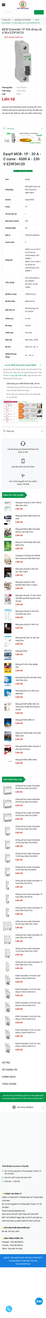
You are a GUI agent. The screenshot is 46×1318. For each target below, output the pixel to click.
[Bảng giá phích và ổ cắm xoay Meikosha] (8, 694)
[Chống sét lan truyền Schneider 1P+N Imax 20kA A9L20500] (7, 858)
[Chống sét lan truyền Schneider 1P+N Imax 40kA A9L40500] (7, 844)
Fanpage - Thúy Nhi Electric (12, 1242)
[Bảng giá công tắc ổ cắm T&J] (8, 628)
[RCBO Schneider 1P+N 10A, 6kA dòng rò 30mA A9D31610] (7, 1048)
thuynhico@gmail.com (16, 1211)
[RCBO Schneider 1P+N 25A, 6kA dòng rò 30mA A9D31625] (7, 1007)
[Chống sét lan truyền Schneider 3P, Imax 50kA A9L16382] (7, 939)
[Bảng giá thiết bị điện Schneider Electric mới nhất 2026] (8, 533)
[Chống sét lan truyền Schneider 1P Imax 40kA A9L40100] (7, 899)
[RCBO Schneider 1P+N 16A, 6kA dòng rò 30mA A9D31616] (7, 1034)
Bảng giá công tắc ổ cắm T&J (27, 624)
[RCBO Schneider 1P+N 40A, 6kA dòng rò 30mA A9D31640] (7, 980)
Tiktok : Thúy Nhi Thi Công (12, 1249)
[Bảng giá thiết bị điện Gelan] (8, 763)
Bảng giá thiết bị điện (13, 495)
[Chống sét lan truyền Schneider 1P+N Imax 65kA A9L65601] (7, 831)
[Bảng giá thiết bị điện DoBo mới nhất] (8, 519)
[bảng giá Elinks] (8, 655)
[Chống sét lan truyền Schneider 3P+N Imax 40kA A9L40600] (7, 804)
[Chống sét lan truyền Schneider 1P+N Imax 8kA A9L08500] (7, 871)
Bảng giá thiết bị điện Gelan (26, 760)
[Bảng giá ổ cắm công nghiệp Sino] (8, 668)
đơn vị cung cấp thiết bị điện (16, 375)
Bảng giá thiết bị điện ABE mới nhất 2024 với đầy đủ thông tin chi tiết (27, 707)
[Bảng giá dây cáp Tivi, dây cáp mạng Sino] (8, 641)
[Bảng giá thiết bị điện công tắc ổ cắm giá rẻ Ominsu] (8, 750)
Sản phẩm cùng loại (12, 779)
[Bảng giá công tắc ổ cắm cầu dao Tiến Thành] (8, 572)
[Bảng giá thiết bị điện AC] (8, 723)
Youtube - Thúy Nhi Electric (12, 1245)
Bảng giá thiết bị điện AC (25, 720)
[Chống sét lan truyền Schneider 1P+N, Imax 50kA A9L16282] (7, 953)
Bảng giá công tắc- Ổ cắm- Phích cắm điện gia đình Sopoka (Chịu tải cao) (28, 598)
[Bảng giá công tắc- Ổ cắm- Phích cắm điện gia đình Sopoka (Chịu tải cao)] (8, 599)
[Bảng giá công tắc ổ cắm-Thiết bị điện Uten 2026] (8, 506)
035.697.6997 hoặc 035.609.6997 (18, 1177)
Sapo (28, 1264)
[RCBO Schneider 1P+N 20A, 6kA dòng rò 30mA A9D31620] (7, 1021)
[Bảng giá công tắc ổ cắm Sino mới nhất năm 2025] (8, 615)
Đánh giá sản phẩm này (13, 37)
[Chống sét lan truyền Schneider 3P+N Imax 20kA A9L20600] (7, 817)
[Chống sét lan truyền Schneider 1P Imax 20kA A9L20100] (7, 912)
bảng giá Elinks (21, 651)
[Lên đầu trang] (40, 1310)
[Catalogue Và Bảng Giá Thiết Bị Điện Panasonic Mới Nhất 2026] (8, 559)
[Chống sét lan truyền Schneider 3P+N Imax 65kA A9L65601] (7, 790)
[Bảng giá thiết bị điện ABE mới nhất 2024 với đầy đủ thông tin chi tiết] (8, 707)
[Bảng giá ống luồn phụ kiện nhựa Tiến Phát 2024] (8, 681)
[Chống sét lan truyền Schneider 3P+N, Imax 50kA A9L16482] (7, 926)
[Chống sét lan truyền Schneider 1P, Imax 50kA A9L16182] (7, 966)
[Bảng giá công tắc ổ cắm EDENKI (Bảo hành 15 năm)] (8, 586)
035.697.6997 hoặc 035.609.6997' (25, 1214)
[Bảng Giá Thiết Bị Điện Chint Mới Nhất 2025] (8, 737)
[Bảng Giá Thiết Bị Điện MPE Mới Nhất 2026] (8, 546)
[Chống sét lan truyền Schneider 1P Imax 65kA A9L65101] (7, 885)
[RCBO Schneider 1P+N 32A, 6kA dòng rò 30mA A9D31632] (7, 994)
